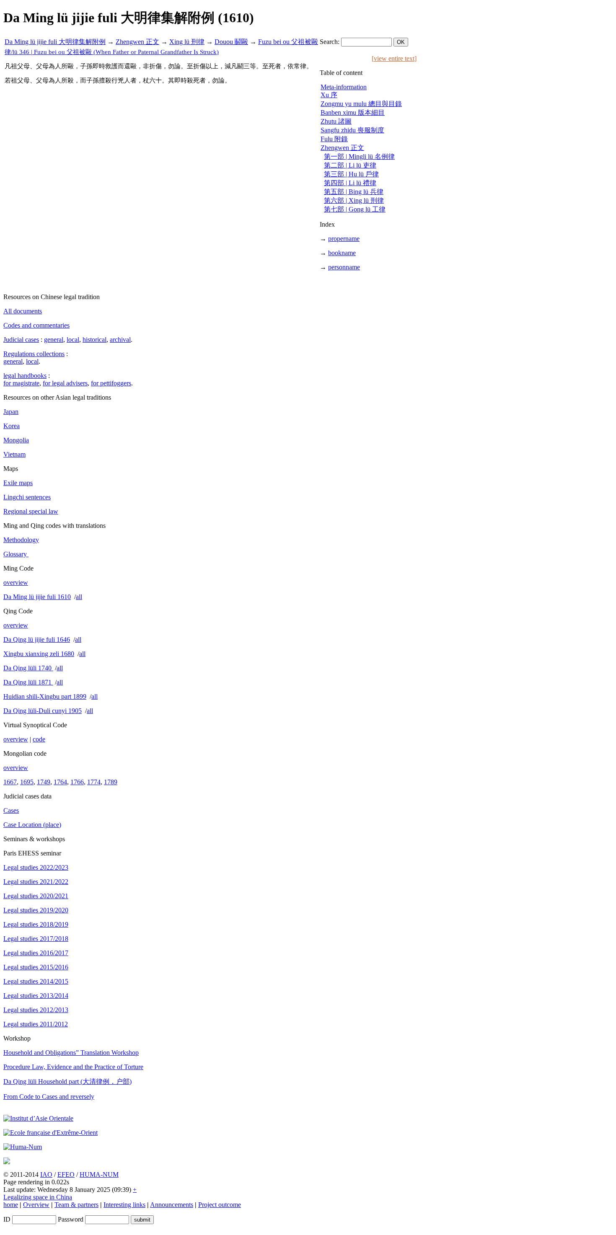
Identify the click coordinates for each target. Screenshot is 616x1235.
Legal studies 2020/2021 (35, 895)
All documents (22, 311)
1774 (94, 781)
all (79, 596)
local (73, 339)
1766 (77, 781)
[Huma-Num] (22, 1146)
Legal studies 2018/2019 (35, 924)
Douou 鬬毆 (231, 41)
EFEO (66, 1174)
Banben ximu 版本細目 (353, 112)
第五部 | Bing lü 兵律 (353, 191)
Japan (10, 411)
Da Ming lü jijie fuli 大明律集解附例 (55, 41)
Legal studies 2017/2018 (35, 938)
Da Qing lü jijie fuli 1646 (36, 639)
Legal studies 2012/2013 (35, 1009)
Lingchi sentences (27, 497)
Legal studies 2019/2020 (35, 910)
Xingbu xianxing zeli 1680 (38, 653)
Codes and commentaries (36, 325)
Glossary (15, 554)
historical (94, 339)
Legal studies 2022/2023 (35, 867)
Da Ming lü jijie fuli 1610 (37, 596)
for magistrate (21, 383)
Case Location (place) (32, 824)
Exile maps (18, 482)
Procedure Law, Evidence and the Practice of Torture (73, 1066)
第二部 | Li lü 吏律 (350, 165)
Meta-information (344, 86)
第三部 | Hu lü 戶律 (351, 174)
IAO (46, 1174)
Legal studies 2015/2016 (35, 967)
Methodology (21, 539)
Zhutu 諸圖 (336, 121)
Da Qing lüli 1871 (28, 682)
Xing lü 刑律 (186, 41)
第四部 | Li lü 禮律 (350, 182)
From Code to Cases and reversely (48, 1096)
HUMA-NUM (99, 1174)
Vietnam (14, 454)
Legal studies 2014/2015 (35, 981)
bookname (342, 252)
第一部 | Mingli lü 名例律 (359, 156)
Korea (11, 425)
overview (15, 582)
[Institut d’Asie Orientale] (38, 1118)
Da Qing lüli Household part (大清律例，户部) (67, 1081)
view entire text (394, 58)
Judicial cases (21, 339)
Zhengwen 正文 (137, 41)
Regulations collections (34, 353)
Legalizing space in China (37, 1197)
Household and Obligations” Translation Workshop (71, 1052)
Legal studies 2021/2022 (35, 881)
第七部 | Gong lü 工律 (355, 209)
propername (344, 238)
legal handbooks (25, 375)
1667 (10, 781)
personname (344, 267)
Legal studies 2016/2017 (35, 952)
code (39, 739)
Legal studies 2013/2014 (35, 995)
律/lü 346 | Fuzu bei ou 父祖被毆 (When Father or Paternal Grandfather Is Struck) (112, 52)
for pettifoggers (111, 383)
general (53, 339)
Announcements (171, 1204)
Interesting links (124, 1204)
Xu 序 (329, 94)
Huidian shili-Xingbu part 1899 (44, 696)
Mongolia (16, 440)
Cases (11, 810)
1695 (27, 781)
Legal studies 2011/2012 (35, 1024)
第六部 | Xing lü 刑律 (354, 200)
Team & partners (76, 1204)
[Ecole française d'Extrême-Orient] (50, 1132)
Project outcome (219, 1204)
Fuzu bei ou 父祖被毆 (288, 41)
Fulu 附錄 (334, 138)
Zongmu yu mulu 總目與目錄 (361, 103)
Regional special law (30, 511)
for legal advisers (65, 383)
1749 (43, 781)
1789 (110, 781)
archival (120, 339)
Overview (36, 1204)
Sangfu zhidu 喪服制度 (352, 130)
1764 (60, 781)
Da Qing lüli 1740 (28, 668)
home (10, 1204)
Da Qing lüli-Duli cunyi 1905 (42, 710)
